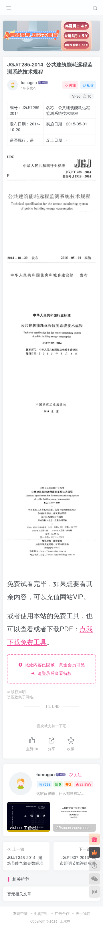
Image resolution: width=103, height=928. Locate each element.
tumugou (29, 82)
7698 (47, 784)
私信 (90, 84)
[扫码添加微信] (94, 878)
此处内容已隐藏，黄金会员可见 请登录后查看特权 (53, 668)
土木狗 (65, 921)
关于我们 (83, 913)
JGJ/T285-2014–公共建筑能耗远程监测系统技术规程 (49, 68)
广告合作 (62, 913)
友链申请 (20, 913)
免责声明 (41, 913)
